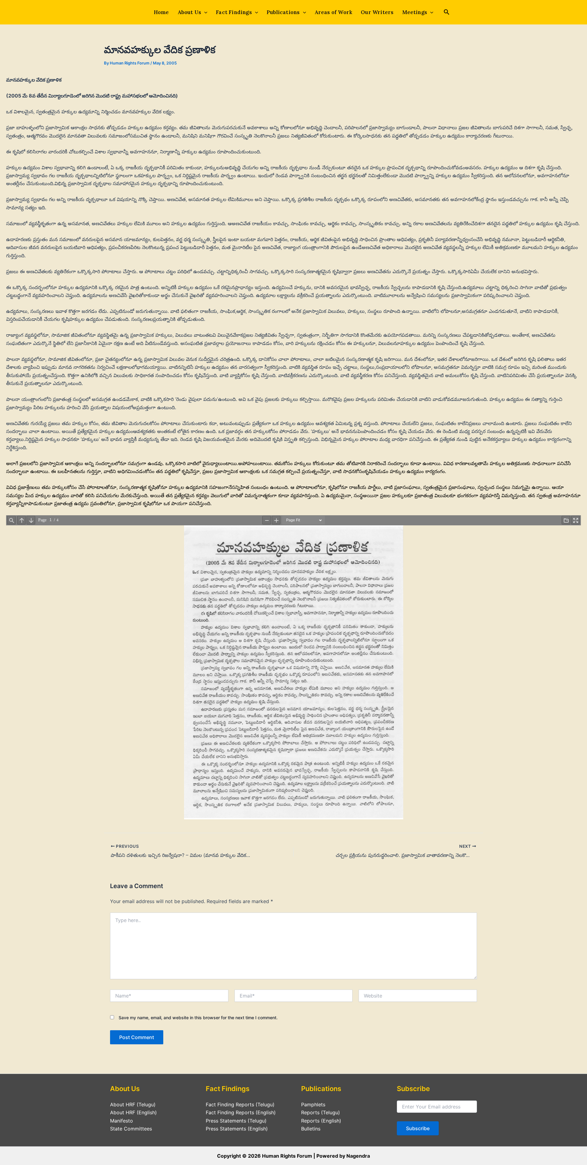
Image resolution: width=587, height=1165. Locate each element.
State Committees (131, 1129)
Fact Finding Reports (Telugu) (240, 1104)
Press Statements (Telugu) (236, 1121)
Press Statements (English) (237, 1129)
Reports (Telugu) (320, 1112)
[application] (204, 12)
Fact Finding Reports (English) (241, 1112)
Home (161, 12)
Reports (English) (321, 1121)
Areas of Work (334, 12)
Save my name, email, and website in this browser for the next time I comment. (198, 1017)
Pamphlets (313, 1104)
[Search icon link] (447, 13)
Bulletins (310, 1129)
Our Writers (377, 12)
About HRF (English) (133, 1112)
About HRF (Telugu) (133, 1104)
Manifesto (121, 1121)
